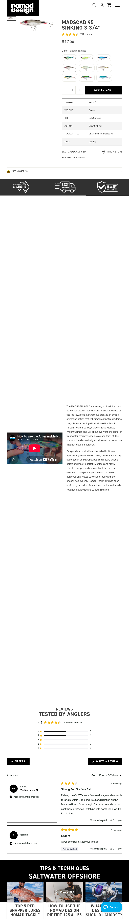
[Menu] (117, 5)
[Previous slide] (21, 24)
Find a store (114, 152)
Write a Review (108, 762)
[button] (92, 34)
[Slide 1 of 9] (11, 18)
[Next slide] (50, 24)
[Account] (101, 5)
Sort (94, 775)
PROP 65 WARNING (19, 171)
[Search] (94, 5)
